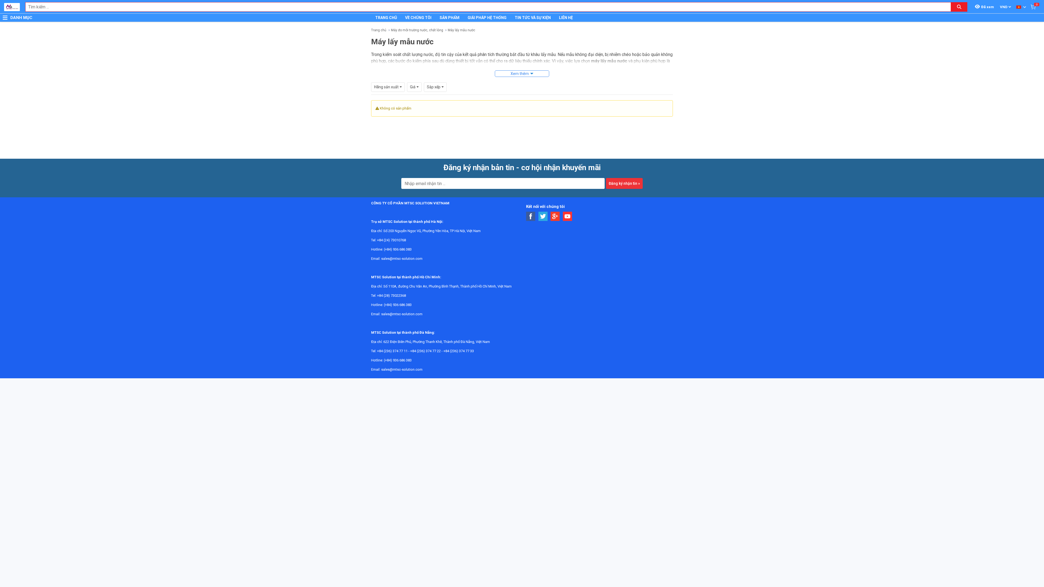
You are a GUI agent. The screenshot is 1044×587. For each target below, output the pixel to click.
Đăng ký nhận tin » (624, 183)
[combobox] (485, 7)
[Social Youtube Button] (567, 216)
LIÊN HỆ (566, 17)
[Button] (5, 18)
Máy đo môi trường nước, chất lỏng (417, 30)
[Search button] (959, 7)
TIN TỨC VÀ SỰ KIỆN (533, 17)
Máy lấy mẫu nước (461, 30)
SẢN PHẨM (449, 17)
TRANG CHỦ (386, 17)
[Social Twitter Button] (543, 216)
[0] (1033, 7)
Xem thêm (520, 73)
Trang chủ (378, 30)
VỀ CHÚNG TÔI (418, 17)
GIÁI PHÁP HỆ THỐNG (487, 17)
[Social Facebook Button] (531, 216)
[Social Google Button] (555, 216)
